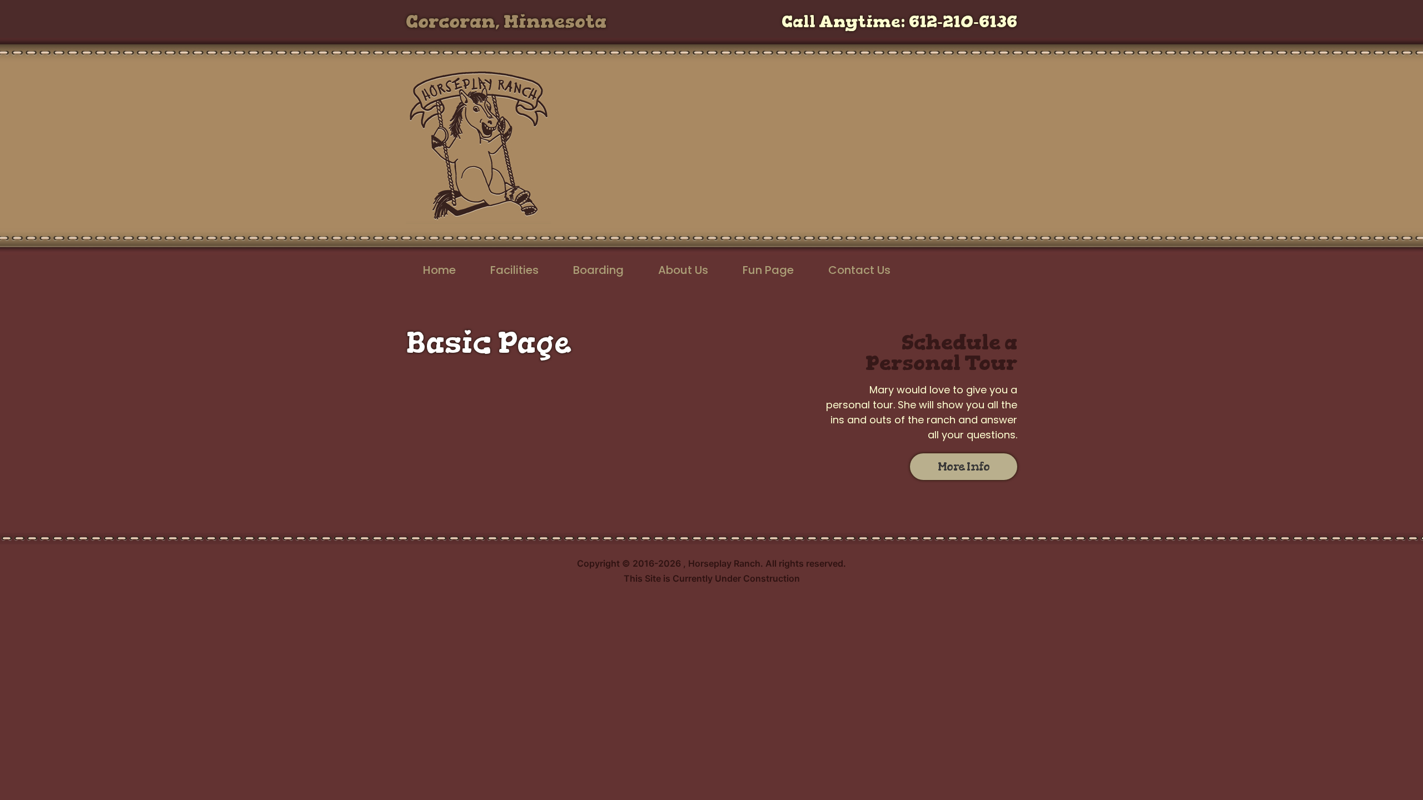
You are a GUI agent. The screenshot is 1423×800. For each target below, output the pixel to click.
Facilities (514, 270)
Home (439, 270)
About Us (683, 270)
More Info (964, 466)
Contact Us (859, 270)
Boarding (598, 270)
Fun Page (768, 270)
